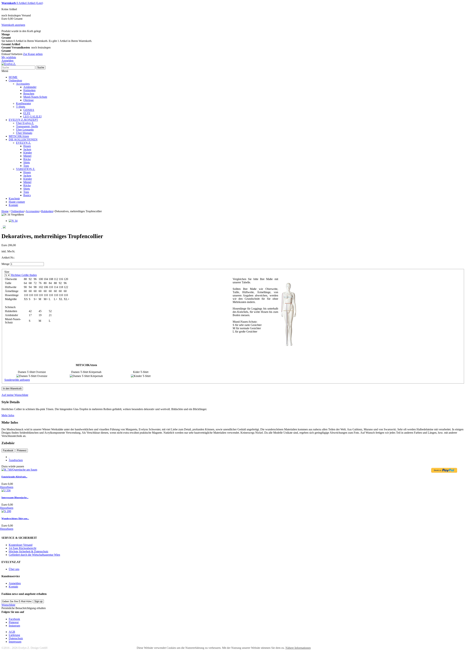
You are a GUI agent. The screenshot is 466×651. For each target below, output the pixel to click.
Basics (27, 195)
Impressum (15, 641)
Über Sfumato (24, 132)
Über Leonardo (25, 129)
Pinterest (21, 450)
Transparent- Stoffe (27, 126)
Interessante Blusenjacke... (14, 497)
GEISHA (28, 110)
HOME (13, 77)
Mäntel (27, 155)
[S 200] (6, 511)
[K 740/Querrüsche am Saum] (19, 469)
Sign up (38, 601)
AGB (12, 631)
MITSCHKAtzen (19, 136)
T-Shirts (20, 106)
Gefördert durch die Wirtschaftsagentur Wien (34, 554)
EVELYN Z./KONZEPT (23, 119)
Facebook (8, 450)
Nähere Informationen (298, 647)
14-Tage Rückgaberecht (22, 548)
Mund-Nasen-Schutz (35, 96)
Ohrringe (28, 100)
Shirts (26, 162)
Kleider (27, 152)
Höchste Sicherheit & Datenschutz (28, 551)
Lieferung (14, 635)
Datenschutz (16, 638)
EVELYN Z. (23, 142)
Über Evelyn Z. (25, 123)
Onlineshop (15, 80)
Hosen (27, 146)
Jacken (27, 149)
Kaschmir (14, 198)
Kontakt (13, 205)
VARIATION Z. (25, 169)
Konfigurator (23, 103)
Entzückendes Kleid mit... (14, 476)
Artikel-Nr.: (8, 257)
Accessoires (23, 83)
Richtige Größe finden (24, 275)
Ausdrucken (16, 460)
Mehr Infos (7, 415)
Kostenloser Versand (20, 544)
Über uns (14, 569)
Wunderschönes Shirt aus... (15, 518)
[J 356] (6, 490)
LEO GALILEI (32, 116)
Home (5, 211)
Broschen (28, 93)
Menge (5, 263)
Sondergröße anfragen (17, 379)
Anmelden (7, 60)
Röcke (27, 159)
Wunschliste (8, 604)
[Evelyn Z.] (8, 63)
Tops (26, 165)
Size (7, 271)
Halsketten (29, 90)
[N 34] (13, 220)
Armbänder (29, 87)
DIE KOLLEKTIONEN (23, 139)
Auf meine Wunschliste (14, 394)
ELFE (26, 113)
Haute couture (17, 201)
